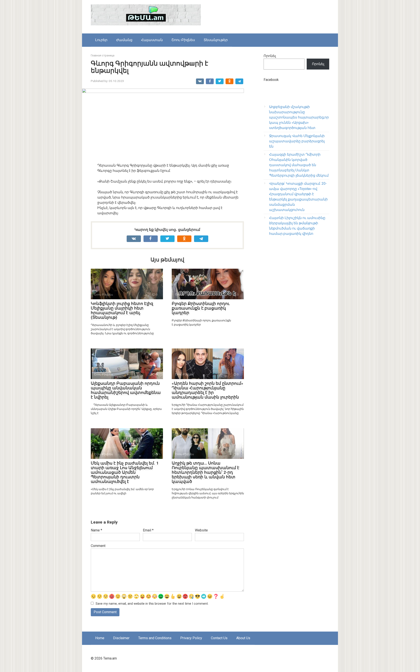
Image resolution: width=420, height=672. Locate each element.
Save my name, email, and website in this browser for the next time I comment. (152, 604)
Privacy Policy (191, 638)
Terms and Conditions (155, 638)
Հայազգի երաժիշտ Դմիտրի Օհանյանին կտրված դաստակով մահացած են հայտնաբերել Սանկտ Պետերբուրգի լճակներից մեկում (299, 165)
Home (99, 638)
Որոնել (270, 56)
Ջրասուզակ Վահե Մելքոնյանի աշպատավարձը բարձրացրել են (297, 141)
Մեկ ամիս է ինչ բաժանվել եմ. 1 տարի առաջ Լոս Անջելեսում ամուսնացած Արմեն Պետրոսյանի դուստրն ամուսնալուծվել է (125, 472)
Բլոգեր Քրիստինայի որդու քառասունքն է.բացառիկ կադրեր (200, 308)
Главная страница (102, 55)
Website (201, 530)
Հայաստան (152, 40)
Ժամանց (124, 40)
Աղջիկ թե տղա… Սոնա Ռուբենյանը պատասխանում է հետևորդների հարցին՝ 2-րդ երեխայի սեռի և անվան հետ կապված (205, 472)
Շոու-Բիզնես (183, 40)
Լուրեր (101, 40)
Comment (98, 546)
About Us (243, 638)
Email (148, 530)
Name (96, 530)
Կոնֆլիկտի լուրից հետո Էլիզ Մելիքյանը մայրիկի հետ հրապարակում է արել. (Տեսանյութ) (122, 310)
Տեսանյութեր (216, 40)
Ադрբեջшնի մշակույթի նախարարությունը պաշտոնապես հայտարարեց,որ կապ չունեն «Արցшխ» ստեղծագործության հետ (299, 117)
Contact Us (219, 638)
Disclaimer (121, 638)
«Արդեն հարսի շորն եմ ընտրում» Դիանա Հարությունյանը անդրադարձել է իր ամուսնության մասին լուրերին (207, 390)
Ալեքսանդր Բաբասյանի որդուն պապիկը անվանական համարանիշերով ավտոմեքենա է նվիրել (126, 390)
